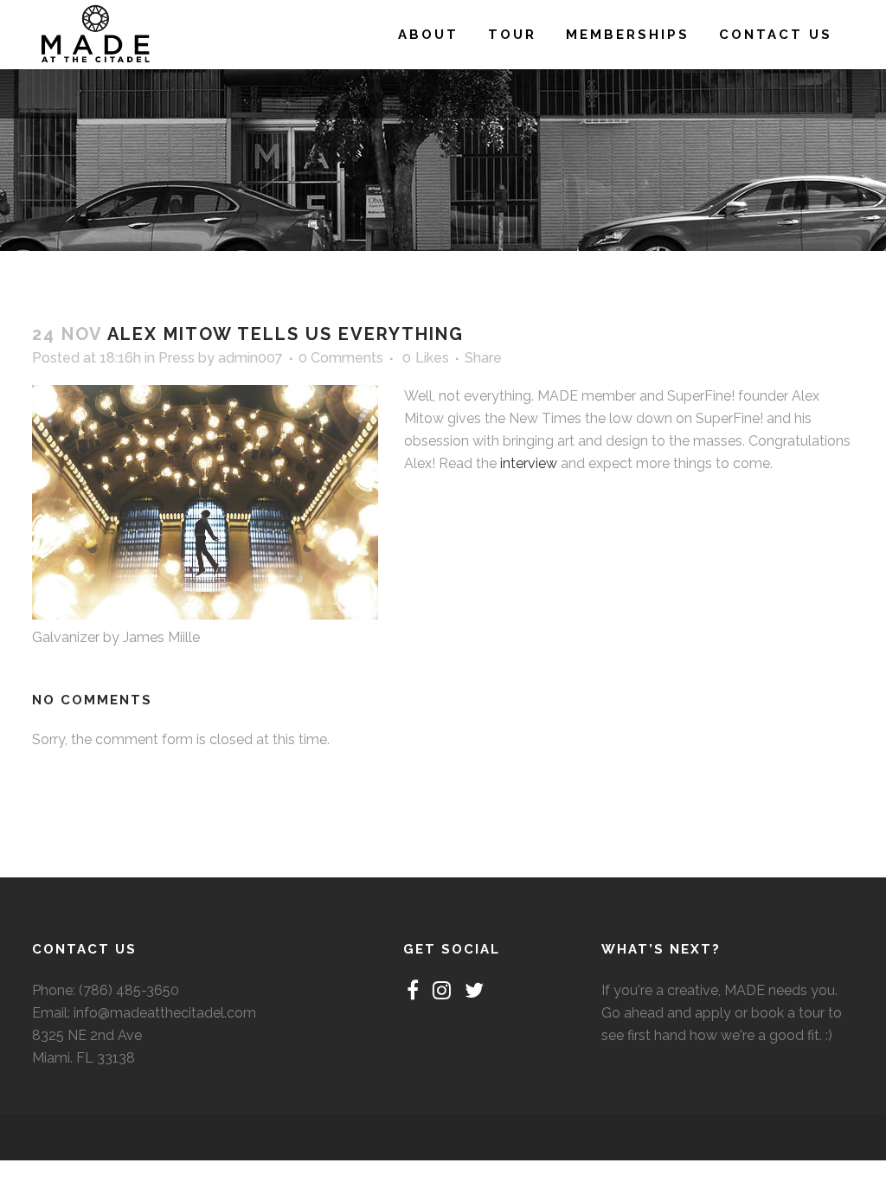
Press (176, 358)
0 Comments (341, 358)
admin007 (250, 358)
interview (528, 463)
